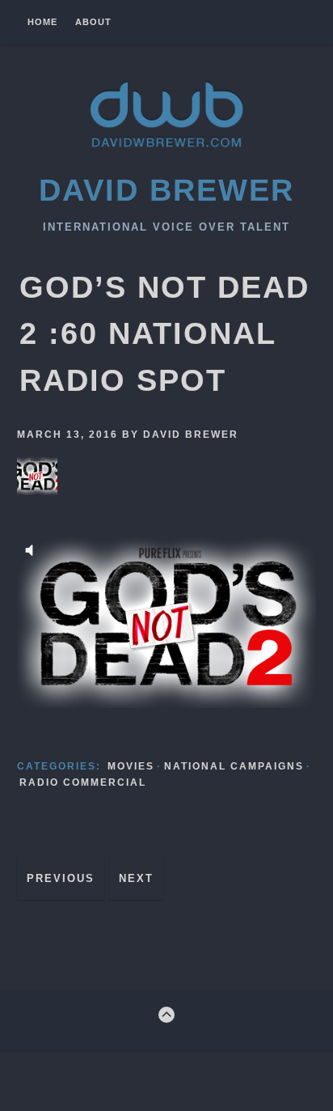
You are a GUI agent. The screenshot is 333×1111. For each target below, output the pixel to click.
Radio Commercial (82, 782)
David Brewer (166, 189)
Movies (130, 766)
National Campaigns (234, 766)
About (93, 22)
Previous (61, 878)
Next (136, 878)
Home (42, 22)
